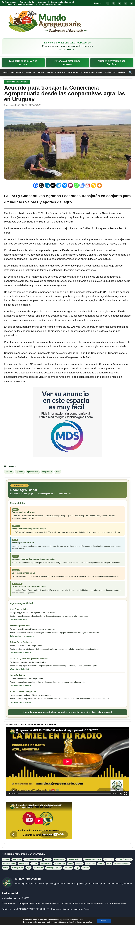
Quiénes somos (9, 2)
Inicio (5, 72)
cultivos (6, 859)
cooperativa (47, 472)
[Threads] (53, 185)
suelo (70, 864)
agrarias (19, 472)
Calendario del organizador (22, 636)
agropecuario (32, 472)
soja (77, 868)
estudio (34, 864)
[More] (99, 185)
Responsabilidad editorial (62, 2)
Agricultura (17, 72)
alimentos (68, 868)
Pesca (41, 72)
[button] (23, 62)
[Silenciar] (121, 793)
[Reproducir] (9, 793)
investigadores (17, 868)
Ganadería (30, 72)
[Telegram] (58, 185)
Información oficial (18, 619)
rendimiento (38, 868)
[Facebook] (35, 185)
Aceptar (104, 921)
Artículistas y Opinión (115, 72)
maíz (109, 864)
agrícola (79, 864)
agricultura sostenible (33, 859)
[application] (67, 761)
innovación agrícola (124, 859)
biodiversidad (46, 864)
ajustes (89, 922)
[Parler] (70, 185)
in (125, 3)
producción (109, 859)
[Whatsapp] (76, 185)
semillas (85, 868)
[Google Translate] (82, 185)
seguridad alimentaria (93, 859)
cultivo (100, 864)
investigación (60, 864)
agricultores (23, 864)
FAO (57, 472)
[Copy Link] (93, 185)
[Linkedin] (47, 185)
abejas (5, 868)
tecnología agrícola (54, 868)
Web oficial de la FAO (19, 669)
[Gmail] (87, 185)
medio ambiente (9, 864)
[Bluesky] (64, 185)
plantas (47, 859)
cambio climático (74, 859)
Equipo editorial (27, 2)
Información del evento (20, 652)
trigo (28, 868)
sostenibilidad (59, 859)
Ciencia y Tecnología (56, 72)
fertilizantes (90, 864)
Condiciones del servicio (49, 4)
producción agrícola (121, 864)
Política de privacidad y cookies (20, 4)
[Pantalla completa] (125, 793)
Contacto (42, 2)
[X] (41, 185)
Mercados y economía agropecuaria (85, 72)
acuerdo (9, 472)
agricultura (17, 859)
